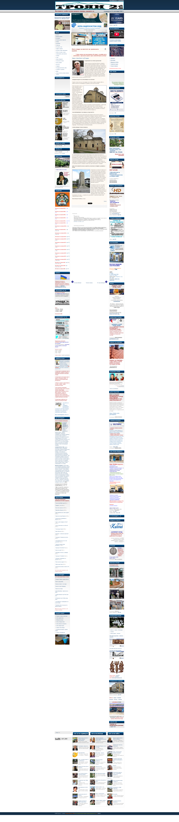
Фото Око (58, 64)
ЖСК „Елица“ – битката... (100, 752)
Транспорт (113, 58)
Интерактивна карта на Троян (115, 68)
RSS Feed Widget (62, 90)
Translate (63, 153)
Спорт (57, 57)
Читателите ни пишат (60, 60)
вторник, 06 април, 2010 (79, 221)
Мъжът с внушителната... (100, 793)
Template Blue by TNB (69, 813)
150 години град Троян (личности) (116, 648)
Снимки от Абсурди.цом (60, 632)
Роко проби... (115, 794)
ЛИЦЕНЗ (99, 813)
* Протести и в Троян (59, 588)
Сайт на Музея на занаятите (61, 623)
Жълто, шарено (59, 62)
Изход (95, 813)
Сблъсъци (58, 45)
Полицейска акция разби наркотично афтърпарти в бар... (117, 759)
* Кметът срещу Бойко (59, 581)
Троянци (57, 55)
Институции (113, 60)
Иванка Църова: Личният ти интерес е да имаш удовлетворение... (83, 739)
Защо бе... (115, 765)
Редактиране (85, 813)
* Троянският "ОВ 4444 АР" (60, 547)
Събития (112, 631)
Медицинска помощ (114, 62)
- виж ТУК (68, 236)
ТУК (58, 230)
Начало (57, 34)
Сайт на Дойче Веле (59, 618)
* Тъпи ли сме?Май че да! (59, 503)
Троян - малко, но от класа (61, 169)
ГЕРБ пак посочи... (99, 766)
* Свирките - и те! (58, 505)
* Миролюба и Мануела (59, 510)
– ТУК (115, 133)
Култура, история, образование (61, 50)
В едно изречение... (65, 119)
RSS (96, 813)
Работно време (113, 633)
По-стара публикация (101, 282)
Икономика (58, 43)
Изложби (119, 697)
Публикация (78, 813)
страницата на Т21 (62, 186)
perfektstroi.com (114, 339)
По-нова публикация (77, 282)
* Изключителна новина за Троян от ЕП (62, 566)
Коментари (81, 813)
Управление (88, 813)
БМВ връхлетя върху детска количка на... (65, 135)
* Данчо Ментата (58, 531)
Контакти (118, 633)
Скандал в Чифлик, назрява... (101, 800)
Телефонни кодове (114, 64)
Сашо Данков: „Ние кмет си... (65, 111)
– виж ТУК (115, 25)
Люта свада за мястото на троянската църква (85, 50)
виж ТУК (68, 242)
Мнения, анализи (59, 36)
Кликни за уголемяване (114, 388)
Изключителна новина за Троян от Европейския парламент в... (117, 773)
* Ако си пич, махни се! (59, 507)
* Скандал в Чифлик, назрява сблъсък (62, 579)
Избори (57, 41)
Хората (115, 697)
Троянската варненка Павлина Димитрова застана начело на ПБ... (101, 739)
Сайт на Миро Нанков (60, 625)
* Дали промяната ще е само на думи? (62, 512)
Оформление (92, 813)
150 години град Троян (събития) (115, 650)
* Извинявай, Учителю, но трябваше (61, 552)
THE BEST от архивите (60, 69)
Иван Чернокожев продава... (101, 773)
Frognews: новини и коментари (61, 616)
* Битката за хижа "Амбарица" (60, 586)
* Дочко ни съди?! (58, 550)
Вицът (57, 71)
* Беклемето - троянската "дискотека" (62, 533)
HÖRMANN (116, 301)
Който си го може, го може (61, 52)
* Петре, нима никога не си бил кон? (61, 525)
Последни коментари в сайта (61, 67)
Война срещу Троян (59, 564)
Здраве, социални (59, 48)
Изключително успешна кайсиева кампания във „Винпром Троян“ (62, 18)
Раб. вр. (115, 699)
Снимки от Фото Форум (60, 627)
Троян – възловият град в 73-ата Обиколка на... (66, 127)
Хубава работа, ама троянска (61, 53)
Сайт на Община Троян (60, 621)
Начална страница (89, 282)
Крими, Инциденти (59, 59)
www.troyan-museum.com (117, 677)
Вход (75, 813)
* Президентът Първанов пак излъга (61, 537)
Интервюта (58, 38)
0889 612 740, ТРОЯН (116, 152)
